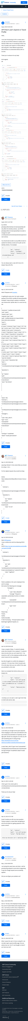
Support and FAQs (6, 971)
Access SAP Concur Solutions (9, 977)
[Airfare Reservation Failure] (24, 206)
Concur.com (5, 979)
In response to (11, 286)
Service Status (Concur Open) (9, 1000)
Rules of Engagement (7, 966)
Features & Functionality (7, 190)
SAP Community (6, 995)
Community (13, 2)
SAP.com (4, 990)
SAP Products (5, 992)
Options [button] (5, 14)
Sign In (24, 2)
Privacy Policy (4, 1011)
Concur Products (6, 982)
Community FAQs (6, 969)
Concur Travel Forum (8, 10)
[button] (25, 22)
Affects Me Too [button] (6, 184)
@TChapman (7, 540)
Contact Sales (5, 984)
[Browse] (2, 6)
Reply (5, 199)
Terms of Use (10, 1011)
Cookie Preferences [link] (15, 1012)
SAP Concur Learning (7, 1003)
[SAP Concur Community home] (5, 2)
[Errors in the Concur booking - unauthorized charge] (26, 206)
